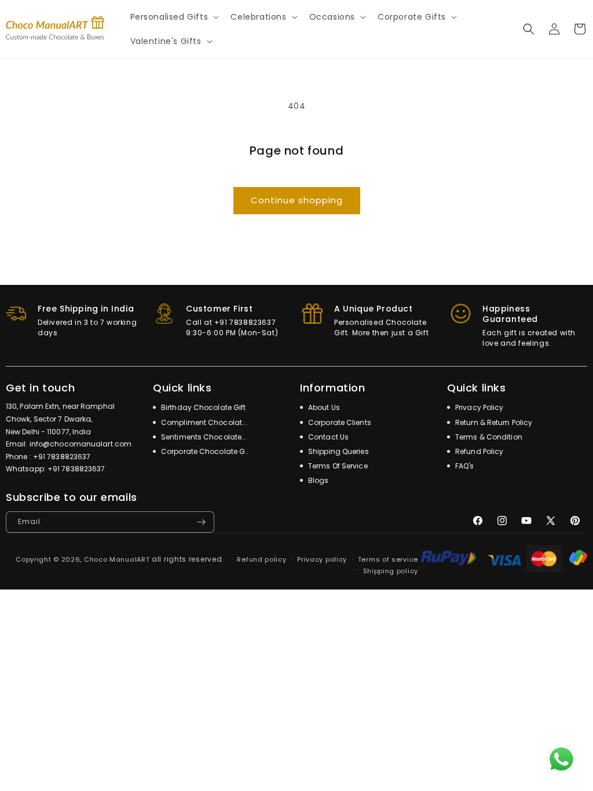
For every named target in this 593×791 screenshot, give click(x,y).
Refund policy (261, 559)
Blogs (317, 480)
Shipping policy (391, 571)
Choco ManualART (117, 559)
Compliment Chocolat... (203, 422)
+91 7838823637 (61, 457)
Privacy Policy (478, 407)
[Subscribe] (201, 522)
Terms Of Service (337, 466)
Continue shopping (297, 200)
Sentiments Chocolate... (203, 437)
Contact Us (327, 437)
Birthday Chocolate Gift (202, 407)
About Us (323, 407)
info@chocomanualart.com (80, 444)
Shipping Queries (337, 451)
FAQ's (463, 466)
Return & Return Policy (492, 422)
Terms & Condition (487, 437)
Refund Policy (478, 451)
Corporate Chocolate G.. (203, 451)
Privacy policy (322, 559)
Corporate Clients (338, 422)
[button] (173, 17)
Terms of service (388, 559)
